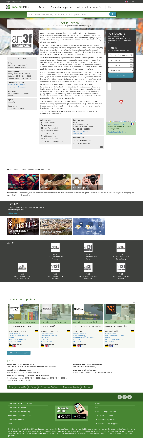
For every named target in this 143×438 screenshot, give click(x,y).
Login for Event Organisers (105, 420)
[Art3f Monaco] (55, 247)
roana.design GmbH (116, 326)
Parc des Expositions (116, 124)
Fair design (109, 341)
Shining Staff (48, 326)
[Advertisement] (71, 161)
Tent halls (77, 339)
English (132, 2)
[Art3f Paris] (88, 247)
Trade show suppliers (61, 7)
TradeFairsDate (17, 7)
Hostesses (45, 338)
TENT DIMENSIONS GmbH (87, 326)
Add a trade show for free (90, 7)
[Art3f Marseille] (55, 267)
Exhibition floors (15, 341)
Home (10, 387)
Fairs (41, 7)
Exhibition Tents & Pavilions (83, 338)
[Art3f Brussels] (121, 267)
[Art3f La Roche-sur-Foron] (22, 267)
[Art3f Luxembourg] (121, 247)
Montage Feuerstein (20, 326)
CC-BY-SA (133, 121)
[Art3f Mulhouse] (88, 267)
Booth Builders (14, 334)
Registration (16, 2)
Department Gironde (71, 387)
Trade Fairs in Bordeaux (117, 132)
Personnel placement (49, 336)
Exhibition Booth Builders (18, 336)
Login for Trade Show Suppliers (106, 424)
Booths (11, 338)
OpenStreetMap (122, 121)
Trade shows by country (17, 407)
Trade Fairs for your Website (105, 411)
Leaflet (112, 121)
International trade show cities (19, 415)
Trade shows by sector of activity (20, 403)
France (33, 387)
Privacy (97, 403)
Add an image (13, 213)
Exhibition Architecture (17, 339)
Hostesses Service (47, 334)
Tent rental (77, 341)
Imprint (98, 407)
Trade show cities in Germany (19, 411)
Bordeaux (87, 387)
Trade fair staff (46, 341)
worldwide (22, 387)
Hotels (111, 7)
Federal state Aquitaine (49, 387)
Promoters (45, 339)
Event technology (79, 336)
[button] (121, 101)
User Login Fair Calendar (104, 415)
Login (8, 2)
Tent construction (79, 334)
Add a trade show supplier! (19, 353)
